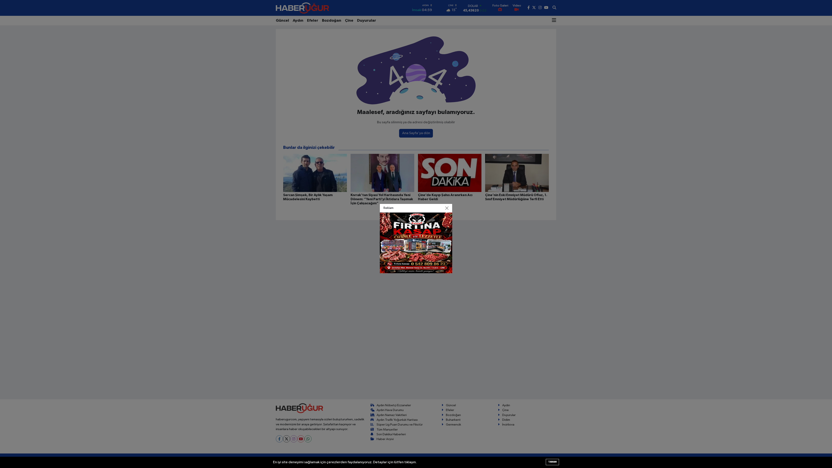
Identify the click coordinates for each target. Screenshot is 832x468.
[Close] (447, 208)
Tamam (552, 462)
